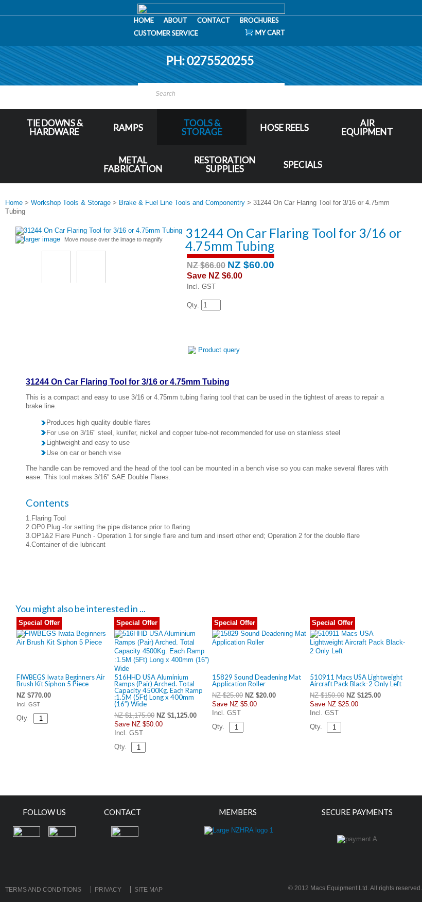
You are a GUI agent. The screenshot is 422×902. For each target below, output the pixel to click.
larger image (42, 239)
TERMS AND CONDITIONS (43, 889)
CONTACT (213, 20)
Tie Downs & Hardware (55, 127)
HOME (144, 20)
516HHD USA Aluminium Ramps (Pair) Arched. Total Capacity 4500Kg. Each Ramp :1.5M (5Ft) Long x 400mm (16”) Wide (158, 690)
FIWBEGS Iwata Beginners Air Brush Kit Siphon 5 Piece (60, 680)
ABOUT (175, 20)
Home (14, 202)
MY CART (270, 32)
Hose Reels (284, 127)
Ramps (128, 127)
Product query (219, 350)
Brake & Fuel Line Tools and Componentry (182, 202)
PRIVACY (108, 889)
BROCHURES (259, 20)
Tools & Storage (202, 127)
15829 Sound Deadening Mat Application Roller (256, 680)
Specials (303, 164)
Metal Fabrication (133, 164)
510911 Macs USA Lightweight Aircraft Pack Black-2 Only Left (356, 680)
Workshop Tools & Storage (71, 202)
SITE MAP (148, 889)
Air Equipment (367, 127)
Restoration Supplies (225, 164)
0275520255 (221, 60)
